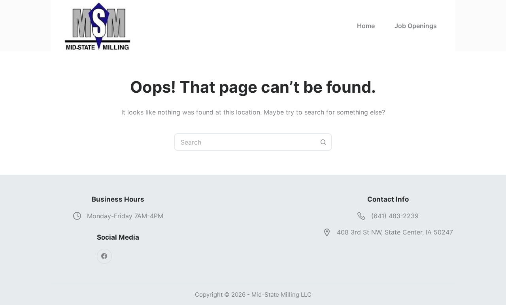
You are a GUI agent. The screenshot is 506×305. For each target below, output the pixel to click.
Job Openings (416, 26)
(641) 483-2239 (395, 216)
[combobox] (245, 142)
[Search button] (323, 142)
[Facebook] (104, 256)
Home (366, 26)
